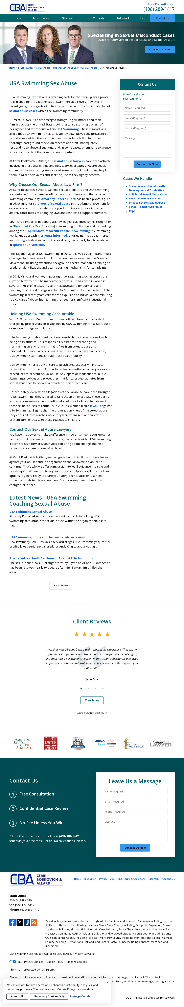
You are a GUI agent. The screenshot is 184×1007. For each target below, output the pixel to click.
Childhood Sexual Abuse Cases (148, 194)
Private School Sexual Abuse (147, 202)
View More (92, 700)
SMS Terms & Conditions (131, 878)
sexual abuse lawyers (69, 161)
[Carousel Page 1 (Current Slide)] (81, 688)
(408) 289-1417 (159, 9)
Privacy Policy (106, 878)
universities (35, 245)
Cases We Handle (95, 18)
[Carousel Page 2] (88, 688)
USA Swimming (67, 129)
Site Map (154, 878)
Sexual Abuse (43, 67)
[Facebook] (12, 922)
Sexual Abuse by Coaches (145, 198)
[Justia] (27, 922)
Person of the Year (28, 226)
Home (18, 18)
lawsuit (95, 406)
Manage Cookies (77, 961)
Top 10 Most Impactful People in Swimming (58, 231)
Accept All (17, 996)
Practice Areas (25, 67)
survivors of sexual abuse (51, 203)
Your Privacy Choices (30, 961)
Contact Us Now (159, 49)
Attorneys (67, 18)
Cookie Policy (55, 961)
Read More (61, 585)
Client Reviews (92, 621)
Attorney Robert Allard (58, 199)
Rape (132, 211)
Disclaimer (90, 878)
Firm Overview (41, 18)
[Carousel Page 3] (95, 688)
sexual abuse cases (23, 111)
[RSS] (34, 922)
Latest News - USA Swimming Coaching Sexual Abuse (47, 500)
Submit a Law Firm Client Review (92, 712)
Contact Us (162, 18)
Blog (142, 18)
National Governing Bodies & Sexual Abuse (75, 67)
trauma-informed (54, 235)
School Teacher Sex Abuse (145, 206)
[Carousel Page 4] (102, 688)
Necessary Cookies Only (49, 996)
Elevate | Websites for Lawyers (150, 997)
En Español (123, 18)
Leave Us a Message (135, 781)
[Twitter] (20, 922)
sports (17, 245)
